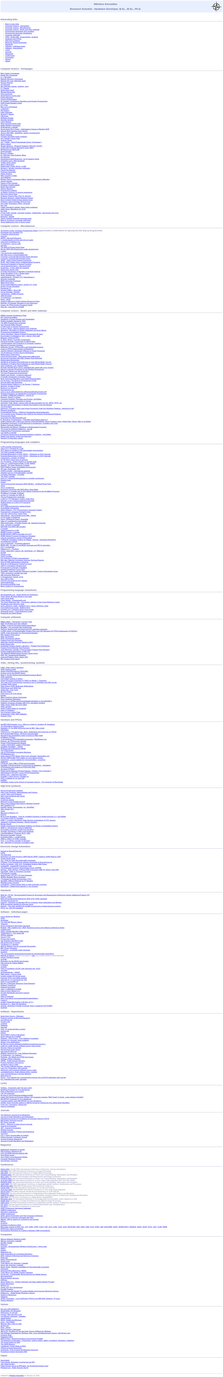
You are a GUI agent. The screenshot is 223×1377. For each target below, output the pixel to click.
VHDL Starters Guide (8, 669)
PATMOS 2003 (6, 1178)
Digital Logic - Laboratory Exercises (14, 774)
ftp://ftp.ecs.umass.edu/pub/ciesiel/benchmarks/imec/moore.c (23, 1044)
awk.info (4, 245)
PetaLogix (4, 1258)
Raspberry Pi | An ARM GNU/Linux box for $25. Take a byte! (22, 728)
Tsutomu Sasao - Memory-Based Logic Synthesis (19, 328)
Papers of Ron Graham (9, 183)
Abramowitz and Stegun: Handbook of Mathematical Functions (23, 427)
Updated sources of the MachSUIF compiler (17, 473)
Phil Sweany (5, 110)
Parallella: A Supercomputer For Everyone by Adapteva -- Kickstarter (26, 765)
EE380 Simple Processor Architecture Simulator (18, 536)
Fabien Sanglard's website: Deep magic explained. (19, 207)
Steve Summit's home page (11, 123)
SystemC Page (6, 716)
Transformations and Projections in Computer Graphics (21, 343)
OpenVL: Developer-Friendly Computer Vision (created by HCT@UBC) (26, 1006)
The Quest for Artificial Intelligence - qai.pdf (16, 429)
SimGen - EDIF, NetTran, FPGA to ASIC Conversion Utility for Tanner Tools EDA (30, 870)
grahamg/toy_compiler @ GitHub (13, 458)
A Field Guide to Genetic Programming (15, 327)
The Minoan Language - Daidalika (13, 1316)
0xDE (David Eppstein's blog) (11, 103)
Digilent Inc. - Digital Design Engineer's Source (18, 1293)
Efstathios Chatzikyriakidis (10, 185)
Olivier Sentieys (6, 174)
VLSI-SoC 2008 (6, 1190)
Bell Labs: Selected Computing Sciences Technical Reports (22, 560)
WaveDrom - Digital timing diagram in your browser (19, 886)
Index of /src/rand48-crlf (9, 982)
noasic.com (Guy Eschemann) (12, 1287)
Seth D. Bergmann (7, 164)
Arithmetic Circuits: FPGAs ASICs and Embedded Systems (22, 347)
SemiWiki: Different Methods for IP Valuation (17, 881)
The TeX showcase (8, 1093)
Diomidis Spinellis (7, 120)
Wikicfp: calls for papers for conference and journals (20, 1219)
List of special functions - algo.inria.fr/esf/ (16, 266)
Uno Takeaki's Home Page (10, 138)
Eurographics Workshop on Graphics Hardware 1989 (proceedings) (25, 1230)
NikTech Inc (5, 1285)
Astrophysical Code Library (10, 1050)
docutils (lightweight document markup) (15, 993)
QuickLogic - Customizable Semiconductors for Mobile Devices (24, 1274)
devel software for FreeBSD (11, 1036)
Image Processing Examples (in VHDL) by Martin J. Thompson (24, 680)
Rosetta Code (6, 480)
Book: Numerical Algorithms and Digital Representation (21, 379)
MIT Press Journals (8, 1122)
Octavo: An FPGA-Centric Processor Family (17, 305)
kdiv (33, 955)
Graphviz (4, 952)
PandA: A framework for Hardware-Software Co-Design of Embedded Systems (29, 826)
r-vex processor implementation (12, 253)
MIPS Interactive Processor (11, 281)
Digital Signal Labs (7, 644)
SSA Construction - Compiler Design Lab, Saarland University (23, 523)
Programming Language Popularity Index (16, 512)
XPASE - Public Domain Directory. (13, 1061)
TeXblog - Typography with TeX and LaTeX (16, 1088)
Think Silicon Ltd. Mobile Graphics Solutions (17, 1272)
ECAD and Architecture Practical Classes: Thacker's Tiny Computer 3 (26, 771)
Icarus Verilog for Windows (10, 916)
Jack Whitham (6, 177)
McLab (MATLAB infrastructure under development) (20, 249)
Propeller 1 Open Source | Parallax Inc (15, 776)
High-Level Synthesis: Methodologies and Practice (19, 792)
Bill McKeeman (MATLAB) (10, 150)
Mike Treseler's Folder (9, 176)
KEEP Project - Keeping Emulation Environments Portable (22, 1339)
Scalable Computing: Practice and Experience (17, 1132)
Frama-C (4, 1000)
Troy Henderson (6, 215)
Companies (9, 57)
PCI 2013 (4, 1206)
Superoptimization (7, 582)
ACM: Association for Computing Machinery (16, 1254)
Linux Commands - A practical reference (15, 543)
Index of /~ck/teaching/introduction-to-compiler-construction (22, 478)
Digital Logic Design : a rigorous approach (16, 375)
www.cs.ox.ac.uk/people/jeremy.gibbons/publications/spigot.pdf (24, 392)
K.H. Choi (4, 105)
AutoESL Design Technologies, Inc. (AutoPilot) (17, 807)
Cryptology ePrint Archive (10, 234)
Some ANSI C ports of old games (13, 1035)
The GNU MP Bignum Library (11, 922)
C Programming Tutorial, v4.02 (12, 577)
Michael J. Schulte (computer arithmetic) (15, 168)
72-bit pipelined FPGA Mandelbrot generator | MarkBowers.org (24, 739)
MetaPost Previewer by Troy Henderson (15, 1090)
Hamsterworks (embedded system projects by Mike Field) (22, 735)
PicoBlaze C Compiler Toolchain (12, 493)
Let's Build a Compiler (9, 433)
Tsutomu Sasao (6, 140)
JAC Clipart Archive (8, 1364)
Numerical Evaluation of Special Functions (16, 264)
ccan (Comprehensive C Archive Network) (16, 1074)
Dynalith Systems (7, 1289)
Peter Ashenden (6, 112)
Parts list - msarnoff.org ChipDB (12, 307)
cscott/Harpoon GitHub (9, 541)
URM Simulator (6, 296)
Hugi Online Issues (7, 1155)
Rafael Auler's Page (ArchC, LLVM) (13, 166)
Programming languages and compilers (19, 31)
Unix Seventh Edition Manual (11, 325)
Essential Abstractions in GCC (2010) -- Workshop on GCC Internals (26, 454)
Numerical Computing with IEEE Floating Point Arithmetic (21, 358)
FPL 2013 (4, 1204)
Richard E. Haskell (7, 216)
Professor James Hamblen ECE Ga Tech (15, 202)
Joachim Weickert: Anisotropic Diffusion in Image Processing (23, 351)
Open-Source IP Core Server (11, 693)
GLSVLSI (4, 1223)
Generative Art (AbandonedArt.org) (13, 418)
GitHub (3, 1033)
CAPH (3, 853)
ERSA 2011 (5, 1193)
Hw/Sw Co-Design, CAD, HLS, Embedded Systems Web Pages (24, 864)
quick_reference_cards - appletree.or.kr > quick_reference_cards (24, 606)
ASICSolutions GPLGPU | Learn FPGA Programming (20, 773)
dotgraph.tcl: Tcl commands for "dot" (14, 980)
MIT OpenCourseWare (9, 317)
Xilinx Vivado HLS (7, 809)
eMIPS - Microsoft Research (11, 238)
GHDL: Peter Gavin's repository (12, 667)
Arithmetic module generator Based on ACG (17, 642)
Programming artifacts (9, 190)
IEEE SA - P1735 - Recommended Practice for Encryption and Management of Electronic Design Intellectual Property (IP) (45, 895)
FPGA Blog (5, 730)
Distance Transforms (8, 985)
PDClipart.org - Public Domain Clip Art (14, 1368)
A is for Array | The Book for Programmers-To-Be (18, 380)
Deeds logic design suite (9, 270)
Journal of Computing (8, 1126)
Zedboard (4, 761)
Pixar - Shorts (6, 1327)
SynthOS (4, 1008)
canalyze (4, 995)
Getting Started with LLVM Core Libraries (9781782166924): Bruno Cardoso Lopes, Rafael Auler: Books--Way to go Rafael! (46, 421)
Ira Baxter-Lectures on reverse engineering (16, 192)
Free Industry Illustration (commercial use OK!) (18, 1362)
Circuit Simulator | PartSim (10, 292)
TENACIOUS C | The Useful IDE (12, 933)
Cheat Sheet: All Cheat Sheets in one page (16, 596)
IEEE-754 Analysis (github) (10, 638)
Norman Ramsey (7, 83)
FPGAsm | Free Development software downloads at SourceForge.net (26, 862)
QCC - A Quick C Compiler (10, 525)
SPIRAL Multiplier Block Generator (13, 877)
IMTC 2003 (5, 1177)
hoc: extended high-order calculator (14, 1079)
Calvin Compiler (6, 556)
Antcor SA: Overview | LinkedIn (12, 1265)
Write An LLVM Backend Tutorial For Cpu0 (16, 564)
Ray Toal (4, 205)
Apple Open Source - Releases (12, 1016)
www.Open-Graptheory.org (10, 242)
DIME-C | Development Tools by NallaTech (16, 828)
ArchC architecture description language (15, 926)
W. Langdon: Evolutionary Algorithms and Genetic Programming (24, 101)
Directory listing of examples (11, 1048)
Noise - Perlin (5, 299)
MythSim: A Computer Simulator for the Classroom (19, 303)
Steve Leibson (6, 144)
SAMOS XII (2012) (7, 1195)
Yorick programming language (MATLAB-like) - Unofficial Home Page (26, 484)
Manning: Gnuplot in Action (10, 386)
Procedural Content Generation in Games (16, 401)
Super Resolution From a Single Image (15, 273)
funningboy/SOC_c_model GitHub (13, 837)
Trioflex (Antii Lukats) (8, 163)
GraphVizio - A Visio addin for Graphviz (15, 268)
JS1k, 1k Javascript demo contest (13, 1029)
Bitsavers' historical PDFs (10, 338)
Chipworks (4, 1269)
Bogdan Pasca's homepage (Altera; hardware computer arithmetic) (25, 179)
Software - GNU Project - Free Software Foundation (20, 1038)
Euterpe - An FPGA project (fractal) (13, 741)
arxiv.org (4, 236)
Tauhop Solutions (7, 1300)
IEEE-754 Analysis (7, 637)
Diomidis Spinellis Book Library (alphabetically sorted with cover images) (27, 367)
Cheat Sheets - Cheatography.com (13, 600)
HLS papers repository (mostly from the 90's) (17, 829)
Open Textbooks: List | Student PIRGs (14, 366)
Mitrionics (4, 1245)
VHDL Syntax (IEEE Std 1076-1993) (14, 705)
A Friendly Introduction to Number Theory (16, 377)
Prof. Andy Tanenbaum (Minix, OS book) (15, 203)
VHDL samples (6, 707)
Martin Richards (6, 135)
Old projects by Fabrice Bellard (12, 963)
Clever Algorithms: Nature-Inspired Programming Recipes (22, 334)
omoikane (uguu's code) (9, 1064)
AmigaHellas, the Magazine (11, 1311)
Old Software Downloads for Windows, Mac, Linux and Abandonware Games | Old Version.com (35, 1333)
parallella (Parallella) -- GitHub (12, 747)
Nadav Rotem (6, 798)
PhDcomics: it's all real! (9, 1313)
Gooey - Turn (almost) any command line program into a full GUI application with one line (33, 1077)
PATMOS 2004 (6, 1182)
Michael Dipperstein (8, 92)
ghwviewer (4, 920)
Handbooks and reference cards (12, 604)
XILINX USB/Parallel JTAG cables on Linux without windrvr (22, 758)
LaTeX (7, 50)
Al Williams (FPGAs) (8, 737)
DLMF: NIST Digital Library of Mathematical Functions (20, 262)
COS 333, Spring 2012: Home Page (14, 514)
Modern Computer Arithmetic (11, 425)
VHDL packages (6, 677)
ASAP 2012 (5, 1203)
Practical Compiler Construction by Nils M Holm (18, 341)
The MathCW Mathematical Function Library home (19, 653)
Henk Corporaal (6, 94)
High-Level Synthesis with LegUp (13, 796)
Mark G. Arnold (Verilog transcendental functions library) (21, 675)
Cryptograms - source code (11, 244)
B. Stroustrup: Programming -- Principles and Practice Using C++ (24, 420)
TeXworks (4, 924)
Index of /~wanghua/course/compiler (14, 521)
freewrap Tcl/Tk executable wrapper (14, 978)
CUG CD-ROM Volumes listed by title (14, 1153)
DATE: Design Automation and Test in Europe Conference (22, 1216)
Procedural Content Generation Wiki (14, 1352)
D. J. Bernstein (6, 77)
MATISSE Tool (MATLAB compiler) (13, 527)
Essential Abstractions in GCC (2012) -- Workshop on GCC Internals (26, 456)
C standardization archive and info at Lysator (17, 240)
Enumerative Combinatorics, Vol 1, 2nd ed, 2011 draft (20, 336)
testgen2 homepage (8, 987)
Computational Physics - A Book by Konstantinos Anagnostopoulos (25, 412)
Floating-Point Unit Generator (11, 640)
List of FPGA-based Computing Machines (16, 752)
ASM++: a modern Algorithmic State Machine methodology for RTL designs (28, 820)
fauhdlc (3, 695)
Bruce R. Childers (7, 153)
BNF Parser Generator (9, 948)
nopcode (4, 1027)
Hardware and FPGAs (13, 39)
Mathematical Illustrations (10, 360)
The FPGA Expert (7, 750)
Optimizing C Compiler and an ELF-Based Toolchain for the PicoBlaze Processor (30, 491)
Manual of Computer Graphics (12, 345)
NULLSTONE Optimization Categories (14, 562)
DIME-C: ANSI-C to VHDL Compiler (13, 839)
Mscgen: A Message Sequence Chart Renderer (18, 983)
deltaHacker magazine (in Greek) (13, 1149)
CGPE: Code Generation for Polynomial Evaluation (19, 633)
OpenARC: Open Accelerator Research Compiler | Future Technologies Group (29, 571)
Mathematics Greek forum (10, 354)
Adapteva (4, 1297)
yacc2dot (4, 970)
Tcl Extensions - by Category (11, 297)
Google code (5, 1022)
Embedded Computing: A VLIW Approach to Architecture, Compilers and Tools (29, 423)
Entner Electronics (7, 1284)
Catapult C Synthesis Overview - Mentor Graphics (19, 822)
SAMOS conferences (8, 1210)
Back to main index (12, 24)
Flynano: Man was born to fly (11, 1314)
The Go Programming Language (13, 497)
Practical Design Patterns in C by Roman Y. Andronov (20, 384)
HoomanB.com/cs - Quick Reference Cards (16, 611)
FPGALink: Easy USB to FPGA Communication (18, 763)
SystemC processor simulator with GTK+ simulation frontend (23, 703)
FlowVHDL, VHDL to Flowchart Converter (16, 871)
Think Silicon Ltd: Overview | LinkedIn (14, 1263)
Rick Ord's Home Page (9, 194)
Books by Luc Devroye (9, 388)
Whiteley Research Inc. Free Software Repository (19, 1053)
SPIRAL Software (7, 935)
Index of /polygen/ (7, 996)
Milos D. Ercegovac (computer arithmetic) (16, 220)
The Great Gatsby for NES (10, 1342)
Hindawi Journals (7, 1130)
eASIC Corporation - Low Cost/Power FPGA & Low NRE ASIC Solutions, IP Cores (30, 1298)
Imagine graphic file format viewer (13, 976)
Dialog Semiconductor (9, 1259)
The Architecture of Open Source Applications (17, 353)
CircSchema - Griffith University (12, 294)
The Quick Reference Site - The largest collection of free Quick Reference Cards (30, 602)
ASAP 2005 (5, 1184)
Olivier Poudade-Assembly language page (16, 218)
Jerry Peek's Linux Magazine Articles (14, 1157)
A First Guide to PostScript (10, 517)
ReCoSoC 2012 (6, 1199)
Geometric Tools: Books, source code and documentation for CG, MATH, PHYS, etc (31, 403)
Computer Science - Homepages (17, 26)
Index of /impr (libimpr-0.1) (10, 991)
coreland (4, 1023)
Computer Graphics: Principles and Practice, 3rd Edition (21, 399)
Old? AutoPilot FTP (8, 805)
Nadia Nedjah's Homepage (10, 125)
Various (8, 59)
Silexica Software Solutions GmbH (13, 1239)
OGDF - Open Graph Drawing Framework (16, 260)
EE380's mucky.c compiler (10, 532)
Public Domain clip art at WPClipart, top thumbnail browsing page (24, 1366)
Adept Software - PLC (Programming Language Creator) (21, 510)
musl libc (4, 959)
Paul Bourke (5, 157)
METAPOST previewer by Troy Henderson (16, 1099)
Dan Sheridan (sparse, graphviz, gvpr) (15, 86)
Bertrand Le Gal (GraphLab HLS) (13, 802)
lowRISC (4, 780)
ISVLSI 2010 (5, 1191)
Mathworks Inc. (6, 1252)
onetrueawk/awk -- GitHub (10, 972)
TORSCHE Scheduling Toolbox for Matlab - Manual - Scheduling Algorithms (28, 540)
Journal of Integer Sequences (11, 1139)
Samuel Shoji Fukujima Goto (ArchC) (14, 131)
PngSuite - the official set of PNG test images (17, 1057)
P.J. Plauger (5, 88)
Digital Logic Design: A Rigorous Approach (16, 436)
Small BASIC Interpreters (10, 508)
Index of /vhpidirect (8, 710)
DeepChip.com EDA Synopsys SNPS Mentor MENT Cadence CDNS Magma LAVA (31, 857)
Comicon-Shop (6, 1335)
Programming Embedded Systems (13, 332)
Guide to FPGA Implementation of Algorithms (17, 349)
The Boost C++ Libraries (9, 944)
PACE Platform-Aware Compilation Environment (18, 467)
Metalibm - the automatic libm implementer (16, 627)
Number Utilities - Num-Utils (11, 290)
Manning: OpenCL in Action (11, 397)
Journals (8, 52)
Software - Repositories (13, 48)
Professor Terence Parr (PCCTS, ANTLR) (16, 196)
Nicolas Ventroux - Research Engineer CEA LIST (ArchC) (21, 146)
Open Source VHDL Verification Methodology (17, 686)
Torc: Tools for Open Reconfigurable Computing (18, 860)
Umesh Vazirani (6, 181)
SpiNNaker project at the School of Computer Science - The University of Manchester (32, 782)
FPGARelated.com (7, 754)
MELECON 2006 (7, 1186)
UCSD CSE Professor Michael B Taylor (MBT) (17, 148)
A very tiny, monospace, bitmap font (14, 1104)
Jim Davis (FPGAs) (8, 769)
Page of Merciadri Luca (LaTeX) (12, 1091)
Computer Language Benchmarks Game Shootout (19, 257)
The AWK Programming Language (13, 323)
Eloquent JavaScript (8, 410)
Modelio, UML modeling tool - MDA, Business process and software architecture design (32, 928)
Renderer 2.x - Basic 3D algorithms (13, 1004)
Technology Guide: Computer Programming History (19, 231)
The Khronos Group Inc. (9, 900)
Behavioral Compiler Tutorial (11, 835)
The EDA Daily (6, 855)
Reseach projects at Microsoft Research (15, 1018)
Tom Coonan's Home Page (10, 712)
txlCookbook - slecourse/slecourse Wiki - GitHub (18, 515)
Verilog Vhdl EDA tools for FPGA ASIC (14, 671)
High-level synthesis (12, 41)
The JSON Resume (8, 1344)
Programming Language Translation (14, 567)
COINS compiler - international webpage (15, 471)
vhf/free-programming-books (11, 1348)
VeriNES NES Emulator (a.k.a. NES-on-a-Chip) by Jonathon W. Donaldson (28, 724)
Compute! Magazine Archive (11, 1159)
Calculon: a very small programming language (17, 501)
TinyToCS (4, 1133)
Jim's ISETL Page (7, 579)
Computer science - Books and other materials (22, 29)
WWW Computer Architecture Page (13, 315)
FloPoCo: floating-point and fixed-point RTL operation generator (24, 629)
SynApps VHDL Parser (9, 684)
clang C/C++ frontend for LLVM (12, 448)
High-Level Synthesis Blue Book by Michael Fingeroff (20, 803)
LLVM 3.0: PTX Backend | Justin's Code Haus (17, 499)
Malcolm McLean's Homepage (12, 79)
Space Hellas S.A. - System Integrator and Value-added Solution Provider (27, 1282)
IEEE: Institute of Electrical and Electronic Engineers (20, 1256)
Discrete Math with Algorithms (11, 382)
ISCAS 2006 (5, 1188)
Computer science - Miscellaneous (18, 28)
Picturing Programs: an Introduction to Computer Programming (24, 393)
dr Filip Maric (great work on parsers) (14, 460)
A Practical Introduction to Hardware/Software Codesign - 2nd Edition (26, 434)
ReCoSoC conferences (9, 1212)
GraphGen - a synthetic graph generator (15, 950)
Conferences (10, 55)
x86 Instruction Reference (10, 575)
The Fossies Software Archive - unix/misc (16, 1066)
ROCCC (4, 815)
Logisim (3, 251)
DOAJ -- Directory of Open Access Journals (16, 1124)
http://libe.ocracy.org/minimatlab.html (14, 255)
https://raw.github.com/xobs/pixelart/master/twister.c (19, 998)
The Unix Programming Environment (14, 373)
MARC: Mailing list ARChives (11, 1320)
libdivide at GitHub (7, 955)
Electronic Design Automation (16, 42)
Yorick (3, 486)
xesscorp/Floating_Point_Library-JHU (14, 657)
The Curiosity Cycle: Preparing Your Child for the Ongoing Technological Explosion (31, 414)
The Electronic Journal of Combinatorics (15, 1115)
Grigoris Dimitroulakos (9, 99)
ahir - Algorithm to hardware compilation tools (17, 842)
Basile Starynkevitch (8, 187)
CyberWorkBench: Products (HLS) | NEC (15, 833)
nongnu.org (5, 1031)
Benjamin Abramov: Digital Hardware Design (17, 198)
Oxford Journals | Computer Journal (14, 1137)
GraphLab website (7, 800)
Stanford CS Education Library (12, 438)
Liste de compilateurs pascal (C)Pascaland (16, 538)
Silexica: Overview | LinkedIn (11, 1241)
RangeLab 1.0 (6, 288)
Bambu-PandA (6, 824)
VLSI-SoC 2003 (6, 1180)
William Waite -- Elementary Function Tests (16, 622)
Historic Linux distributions (10, 1042)
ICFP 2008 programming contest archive (15, 506)
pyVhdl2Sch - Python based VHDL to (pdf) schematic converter (24, 884)
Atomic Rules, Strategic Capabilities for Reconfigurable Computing (25, 1267)
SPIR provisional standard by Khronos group (17, 904)
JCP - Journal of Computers (11, 1128)
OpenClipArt (5, 1360)
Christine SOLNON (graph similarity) (14, 137)
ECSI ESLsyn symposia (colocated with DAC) (17, 1217)
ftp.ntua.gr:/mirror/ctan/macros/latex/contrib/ (17, 1095)
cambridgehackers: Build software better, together (19, 1072)
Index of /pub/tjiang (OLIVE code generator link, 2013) (20, 968)
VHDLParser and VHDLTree (11, 688)
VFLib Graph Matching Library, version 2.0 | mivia (19, 284)
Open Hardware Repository (11, 699)
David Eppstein (6, 151)
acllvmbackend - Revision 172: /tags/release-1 (17, 277)
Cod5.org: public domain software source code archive (21, 1046)
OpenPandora (6, 1318)
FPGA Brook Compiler (9, 873)
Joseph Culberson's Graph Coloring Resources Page (20, 301)
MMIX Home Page (7, 283)
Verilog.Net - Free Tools (9, 690)
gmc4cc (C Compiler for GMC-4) (12, 495)
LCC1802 (4, 504)
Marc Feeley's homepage (10, 73)
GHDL (3, 918)
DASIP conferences (8, 1214)
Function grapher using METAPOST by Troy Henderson (21, 1101)
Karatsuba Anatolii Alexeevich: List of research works (20, 159)
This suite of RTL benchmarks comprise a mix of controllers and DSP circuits (29, 682)
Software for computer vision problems (15, 1040)
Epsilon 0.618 (6, 554)
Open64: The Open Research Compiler (15, 465)
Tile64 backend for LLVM (10, 530)
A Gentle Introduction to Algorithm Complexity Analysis (20, 271)
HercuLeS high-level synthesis (12, 790)
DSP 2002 (4, 1173)
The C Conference (7, 488)
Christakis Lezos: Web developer (13, 161)
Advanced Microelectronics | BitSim (13, 1271)
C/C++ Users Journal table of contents (15, 1135)
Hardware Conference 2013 (11, 1225)
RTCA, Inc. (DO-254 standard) (12, 908)
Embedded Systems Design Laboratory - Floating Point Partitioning (25, 646)
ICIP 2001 (4, 1171)
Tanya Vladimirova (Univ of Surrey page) (15, 222)
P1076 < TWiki (6, 897)
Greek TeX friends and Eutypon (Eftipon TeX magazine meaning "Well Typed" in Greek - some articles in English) (42, 1097)
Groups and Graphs (8, 939)
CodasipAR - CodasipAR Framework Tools (16, 866)
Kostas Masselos (7, 97)
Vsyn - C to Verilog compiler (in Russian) (15, 841)
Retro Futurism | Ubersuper (11, 1329)
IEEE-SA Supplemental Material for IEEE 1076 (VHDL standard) (24, 899)
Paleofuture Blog (7, 1337)
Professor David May (8, 172)
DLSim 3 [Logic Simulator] (10, 286)
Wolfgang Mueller (7, 118)
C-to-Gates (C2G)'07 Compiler (12, 818)
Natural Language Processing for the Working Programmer (22, 369)
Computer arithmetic (12, 35)
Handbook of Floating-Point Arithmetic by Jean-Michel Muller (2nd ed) (26, 364)
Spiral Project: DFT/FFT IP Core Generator (16, 875)
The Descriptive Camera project (12, 726)
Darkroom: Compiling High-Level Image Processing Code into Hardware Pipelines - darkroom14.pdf (37, 408)
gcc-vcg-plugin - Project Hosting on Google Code (18, 461)
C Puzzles (4, 528)
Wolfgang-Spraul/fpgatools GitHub (13, 748)
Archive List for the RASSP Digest (13, 673)
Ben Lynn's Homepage (9, 107)
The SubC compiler (8, 476)
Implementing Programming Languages (15, 431)
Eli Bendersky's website (9, 127)
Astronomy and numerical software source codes (18, 1070)
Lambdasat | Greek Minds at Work (13, 1346)
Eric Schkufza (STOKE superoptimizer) (15, 558)
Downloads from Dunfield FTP (12, 232)
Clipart (7, 61)
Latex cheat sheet (7, 598)
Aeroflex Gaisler (6, 1243)
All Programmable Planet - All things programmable (19, 734)
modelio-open (6, 929)
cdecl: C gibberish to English (11, 989)
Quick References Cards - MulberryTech (15, 608)
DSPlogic (4, 1280)
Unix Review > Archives (9, 1161)
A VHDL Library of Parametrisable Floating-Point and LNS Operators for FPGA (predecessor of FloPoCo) (39, 631)
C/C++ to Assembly (8, 547)
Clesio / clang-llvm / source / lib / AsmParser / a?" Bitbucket (22, 551)
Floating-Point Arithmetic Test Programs (15, 648)
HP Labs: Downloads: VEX (10, 469)
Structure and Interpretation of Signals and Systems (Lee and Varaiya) (26, 405)
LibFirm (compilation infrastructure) (13, 566)
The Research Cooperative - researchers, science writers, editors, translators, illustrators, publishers (37, 1340)
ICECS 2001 (5, 1169)
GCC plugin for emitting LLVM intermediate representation (22, 450)
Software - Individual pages (15, 46)
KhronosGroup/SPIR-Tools (10, 584)
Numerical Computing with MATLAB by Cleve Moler (19, 489)
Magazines (9, 54)
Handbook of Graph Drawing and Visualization (17, 319)
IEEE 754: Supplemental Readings (13, 655)
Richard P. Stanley (7, 114)
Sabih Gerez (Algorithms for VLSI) (13, 209)
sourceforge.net (6, 1020)
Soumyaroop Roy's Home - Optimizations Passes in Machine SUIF (25, 129)
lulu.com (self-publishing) (10, 1309)
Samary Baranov (7, 189)
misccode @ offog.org (9, 1051)
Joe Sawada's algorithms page (12, 941)
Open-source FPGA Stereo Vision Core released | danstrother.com (25, 756)
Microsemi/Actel (6, 1276)
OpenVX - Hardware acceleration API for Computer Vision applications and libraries (31, 902)
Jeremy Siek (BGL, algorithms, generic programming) (20, 133)
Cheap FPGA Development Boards (13, 743)
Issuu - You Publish (8, 1322)
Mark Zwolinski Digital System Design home (17, 200)
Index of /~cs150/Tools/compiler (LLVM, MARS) (18, 463)
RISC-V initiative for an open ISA (12, 778)
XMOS (3, 1248)
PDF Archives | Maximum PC (11, 1151)
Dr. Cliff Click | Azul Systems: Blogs (13, 155)
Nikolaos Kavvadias (17, 1375)
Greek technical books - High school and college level (20, 356)
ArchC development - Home (11, 275)
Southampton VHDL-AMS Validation (14, 714)
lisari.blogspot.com (7, 390)
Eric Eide (4, 211)
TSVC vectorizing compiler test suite (14, 573)
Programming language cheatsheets (18, 33)
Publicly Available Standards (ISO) (13, 321)
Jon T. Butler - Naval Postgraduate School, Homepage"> (21, 142)
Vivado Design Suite (8, 858)
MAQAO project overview (10, 883)
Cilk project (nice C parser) (10, 942)
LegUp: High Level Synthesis (11, 794)
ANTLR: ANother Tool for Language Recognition (18, 946)
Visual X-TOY (5, 937)
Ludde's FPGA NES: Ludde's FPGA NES (15, 745)
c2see (3, 811)
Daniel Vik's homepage (9, 75)
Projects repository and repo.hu (12, 1063)
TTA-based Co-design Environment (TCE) (16, 879)
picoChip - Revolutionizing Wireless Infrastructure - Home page (24, 1246)
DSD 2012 (4, 1197)
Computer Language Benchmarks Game (15, 258)
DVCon (3, 1221)
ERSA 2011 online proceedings (12, 1229)
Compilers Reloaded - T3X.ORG (12, 475)
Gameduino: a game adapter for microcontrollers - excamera (23, 760)
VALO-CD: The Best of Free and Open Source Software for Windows (26, 1331)
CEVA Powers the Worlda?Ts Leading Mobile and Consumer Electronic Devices (30, 1291)
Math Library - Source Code (11, 974)
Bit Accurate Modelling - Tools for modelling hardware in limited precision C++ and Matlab (33, 816)
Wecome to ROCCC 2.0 (9, 813)
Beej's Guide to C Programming (12, 586)
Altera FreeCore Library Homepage (14, 697)
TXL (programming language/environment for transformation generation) (27, 954)
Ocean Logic (5, 1261)
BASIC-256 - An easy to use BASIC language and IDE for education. (26, 545)
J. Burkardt (5, 109)
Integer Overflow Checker (10, 957)
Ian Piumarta (5, 84)
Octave (3, 482)
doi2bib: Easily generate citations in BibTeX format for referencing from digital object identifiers (35, 1103)
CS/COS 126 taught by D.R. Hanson (14, 581)
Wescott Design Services (10, 1278)
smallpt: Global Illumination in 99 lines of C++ (17, 1002)
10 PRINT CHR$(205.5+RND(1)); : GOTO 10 (17, 395)
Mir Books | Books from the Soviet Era (14, 371)
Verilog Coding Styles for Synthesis (13, 708)
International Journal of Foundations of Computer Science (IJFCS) (25, 1119)
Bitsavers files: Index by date (11, 1324)
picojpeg (4, 967)
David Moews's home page (10, 96)
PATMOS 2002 (6, 1175)
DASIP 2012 (5, 1201)
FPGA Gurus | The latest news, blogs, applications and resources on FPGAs (28, 732)
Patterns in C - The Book (10, 549)
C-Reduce (4, 965)
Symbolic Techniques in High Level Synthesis (17, 831)
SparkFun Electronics (8, 1295)
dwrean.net (5, 1326)
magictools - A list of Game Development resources (19, 1350)
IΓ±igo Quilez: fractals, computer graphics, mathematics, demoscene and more (30, 213)
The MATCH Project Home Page (12, 247)
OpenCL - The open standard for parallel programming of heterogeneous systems (31, 906)
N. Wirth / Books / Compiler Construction (15, 340)
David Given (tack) (7, 90)
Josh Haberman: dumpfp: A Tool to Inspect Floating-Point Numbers (25, 650)
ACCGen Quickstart (8, 279)
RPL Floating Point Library (10, 635)
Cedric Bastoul (6, 122)
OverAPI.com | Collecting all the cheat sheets (17, 609)
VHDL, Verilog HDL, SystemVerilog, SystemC (21, 37)
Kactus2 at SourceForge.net (11, 851)
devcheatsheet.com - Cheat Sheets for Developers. (19, 595)
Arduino (3, 1250)
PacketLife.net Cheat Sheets (11, 613)
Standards (9, 44)
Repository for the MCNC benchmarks (15, 961)
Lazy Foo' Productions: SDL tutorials (14, 1068)
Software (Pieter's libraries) (10, 1059)
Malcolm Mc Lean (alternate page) (13, 81)
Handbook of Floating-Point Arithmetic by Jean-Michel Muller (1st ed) (26, 362)
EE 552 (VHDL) (6, 692)
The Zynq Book (6, 407)
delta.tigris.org (6, 1076)
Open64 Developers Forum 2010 (13, 569)
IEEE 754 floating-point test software (14, 624)
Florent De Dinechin (8, 170)
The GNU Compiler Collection (11, 452)
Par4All (3, 553)
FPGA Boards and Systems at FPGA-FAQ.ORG (18, 767)
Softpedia (4, 1025)
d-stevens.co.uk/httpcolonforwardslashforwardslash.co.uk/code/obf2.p (26, 701)
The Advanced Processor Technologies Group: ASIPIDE (21, 868)
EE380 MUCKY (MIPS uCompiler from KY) (16, 534)
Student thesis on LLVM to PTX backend (15, 502)
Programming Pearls (8, 416)
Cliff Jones (4, 116)
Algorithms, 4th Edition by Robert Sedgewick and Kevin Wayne (23, 330)
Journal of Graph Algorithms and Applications (17, 1117)
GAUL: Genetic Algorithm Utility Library (15, 931)
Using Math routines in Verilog (12, 679)
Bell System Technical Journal (11, 1120)
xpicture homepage (8, 1106)
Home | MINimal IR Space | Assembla (14, 519)
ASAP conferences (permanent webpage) (16, 1208)
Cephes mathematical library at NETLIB (15, 651)
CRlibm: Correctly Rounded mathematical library (18, 625)
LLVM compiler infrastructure (11, 447)
